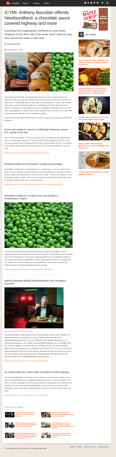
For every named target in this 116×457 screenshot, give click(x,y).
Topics (25, 3)
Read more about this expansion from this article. (29, 269)
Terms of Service (90, 447)
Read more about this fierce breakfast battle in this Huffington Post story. (33, 184)
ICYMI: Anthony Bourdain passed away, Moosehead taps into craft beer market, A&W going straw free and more (26, 436)
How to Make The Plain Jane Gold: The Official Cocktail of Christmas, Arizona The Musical (93, 62)
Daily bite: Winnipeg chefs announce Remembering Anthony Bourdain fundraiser (63, 414)
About (79, 447)
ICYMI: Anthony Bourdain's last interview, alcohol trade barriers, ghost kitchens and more (26, 424)
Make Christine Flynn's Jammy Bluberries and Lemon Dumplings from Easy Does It (94, 146)
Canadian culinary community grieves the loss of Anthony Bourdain (25, 414)
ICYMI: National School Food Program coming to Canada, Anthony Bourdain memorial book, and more (63, 425)
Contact (73, 447)
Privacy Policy (103, 447)
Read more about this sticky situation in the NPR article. (26, 395)
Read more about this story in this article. (26, 361)
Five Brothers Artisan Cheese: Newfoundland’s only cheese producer (61, 435)
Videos (47, 3)
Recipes (36, 3)
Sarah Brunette (13, 44)
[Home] (12, 2)
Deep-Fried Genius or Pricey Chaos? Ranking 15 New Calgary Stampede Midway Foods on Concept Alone (93, 91)
